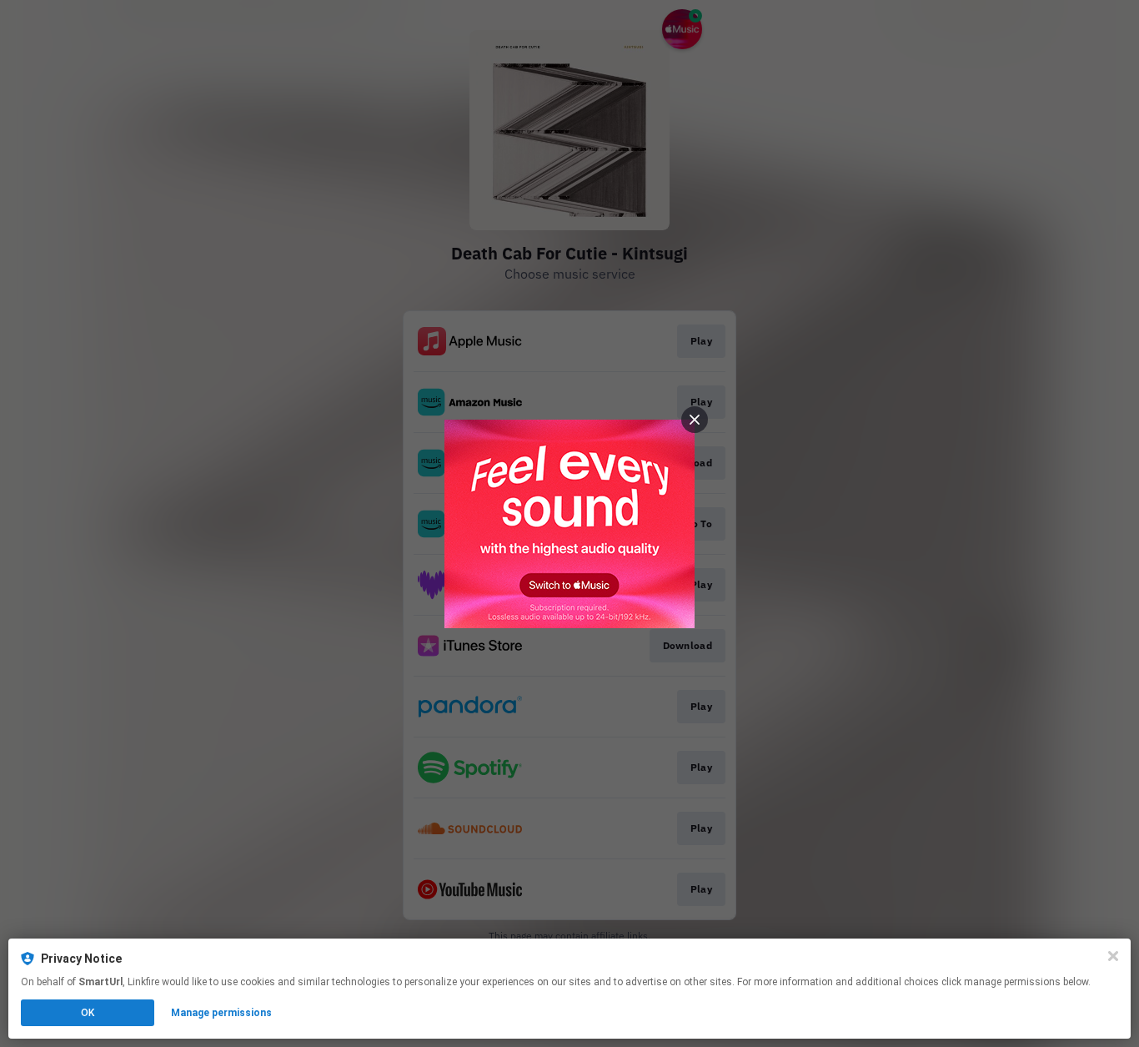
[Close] (1113, 956)
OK (87, 1013)
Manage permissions (221, 1013)
